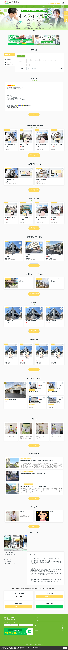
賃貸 (21, 56)
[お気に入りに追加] (16, 130)
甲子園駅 (28, 60)
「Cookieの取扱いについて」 (11, 648)
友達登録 (49, 606)
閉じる (65, 648)
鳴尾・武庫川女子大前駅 (35, 60)
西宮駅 (58, 60)
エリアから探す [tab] (9, 54)
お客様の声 (37, 622)
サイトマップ (45, 641)
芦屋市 (38, 64)
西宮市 (28, 64)
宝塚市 (34, 64)
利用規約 (31, 641)
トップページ (37, 617)
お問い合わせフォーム (49, 596)
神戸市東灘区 (42, 64)
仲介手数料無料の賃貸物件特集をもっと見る (34, 155)
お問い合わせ (55, 7)
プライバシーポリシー (37, 641)
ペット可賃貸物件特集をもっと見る (34, 190)
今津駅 (41, 60)
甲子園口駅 (50, 60)
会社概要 (43, 7)
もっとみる (34, 445)
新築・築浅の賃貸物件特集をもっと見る (34, 265)
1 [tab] (33, 30)
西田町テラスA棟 (20, 105)
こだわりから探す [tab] (10, 64)
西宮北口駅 (45, 60)
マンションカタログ (25, 641)
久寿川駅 (54, 60)
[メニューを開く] (63, 7)
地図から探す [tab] (9, 59)
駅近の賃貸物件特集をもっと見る (34, 228)
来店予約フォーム (18, 606)
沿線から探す (32, 7)
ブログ (36, 625)
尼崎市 (31, 64)
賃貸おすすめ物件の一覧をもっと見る (34, 369)
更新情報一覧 (34, 114)
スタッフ (36, 620)
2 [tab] (34, 30)
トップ (9, 7)
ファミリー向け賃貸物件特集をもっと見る (34, 294)
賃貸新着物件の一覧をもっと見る (34, 331)
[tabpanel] (34, 19)
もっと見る (34, 498)
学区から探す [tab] (9, 62)
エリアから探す (20, 7)
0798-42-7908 (18, 596)
